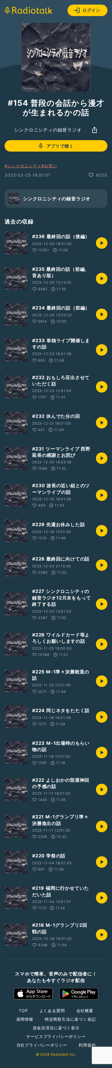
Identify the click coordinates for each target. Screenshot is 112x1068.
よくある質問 (52, 1010)
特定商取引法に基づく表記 (70, 1019)
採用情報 (24, 1019)
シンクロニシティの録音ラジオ (48, 130)
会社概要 (84, 1010)
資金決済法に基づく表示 (56, 1027)
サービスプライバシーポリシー (56, 1036)
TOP (23, 1010)
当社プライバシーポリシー (41, 1044)
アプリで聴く (60, 146)
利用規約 (87, 1044)
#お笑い (49, 165)
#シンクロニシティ (23, 165)
